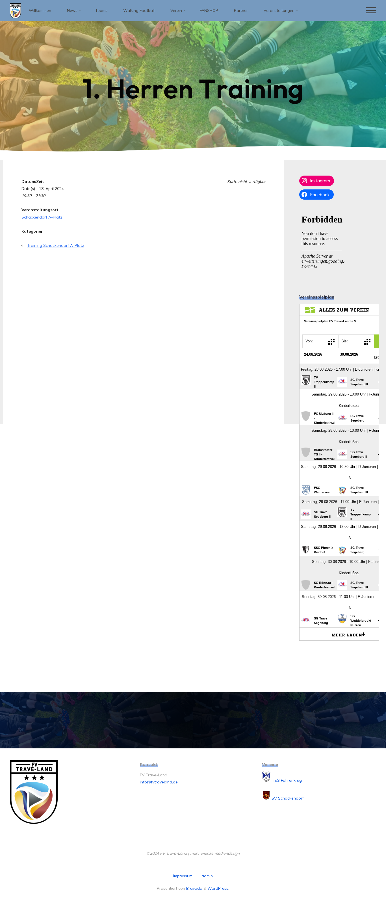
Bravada (193, 888)
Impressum (182, 875)
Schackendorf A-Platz (41, 217)
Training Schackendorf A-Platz (55, 245)
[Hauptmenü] (371, 10)
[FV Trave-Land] (15, 10)
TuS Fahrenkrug (287, 780)
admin (207, 875)
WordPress (217, 888)
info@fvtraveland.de (159, 782)
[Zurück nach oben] (364, 885)
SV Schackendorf (288, 798)
